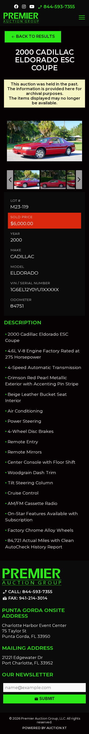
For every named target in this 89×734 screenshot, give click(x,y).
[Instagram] (23, 6)
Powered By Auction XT (44, 728)
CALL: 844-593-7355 (27, 592)
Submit (44, 698)
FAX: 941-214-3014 (24, 598)
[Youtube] (32, 6)
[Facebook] (16, 6)
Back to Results (33, 36)
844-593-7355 (56, 7)
